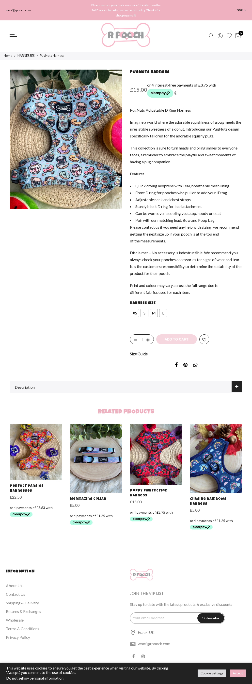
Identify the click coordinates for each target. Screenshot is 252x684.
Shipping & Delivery (22, 602)
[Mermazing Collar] (96, 458)
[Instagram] (144, 656)
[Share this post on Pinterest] (185, 365)
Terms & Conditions (22, 628)
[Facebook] (134, 656)
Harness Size (143, 303)
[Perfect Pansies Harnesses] (36, 452)
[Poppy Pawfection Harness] (156, 454)
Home (8, 56)
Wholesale (15, 620)
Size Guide (139, 353)
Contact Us (15, 594)
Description (25, 387)
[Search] (211, 36)
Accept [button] (238, 673)
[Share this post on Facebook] (176, 365)
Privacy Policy (18, 637)
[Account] (220, 36)
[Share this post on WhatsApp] (195, 365)
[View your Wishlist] (229, 36)
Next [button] (113, 148)
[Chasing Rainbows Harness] (216, 458)
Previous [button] (18, 148)
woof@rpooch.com (154, 643)
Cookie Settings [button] (212, 673)
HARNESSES (26, 56)
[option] (66, 139)
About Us (14, 585)
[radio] (135, 313)
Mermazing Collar (88, 499)
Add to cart (177, 339)
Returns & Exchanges (23, 611)
